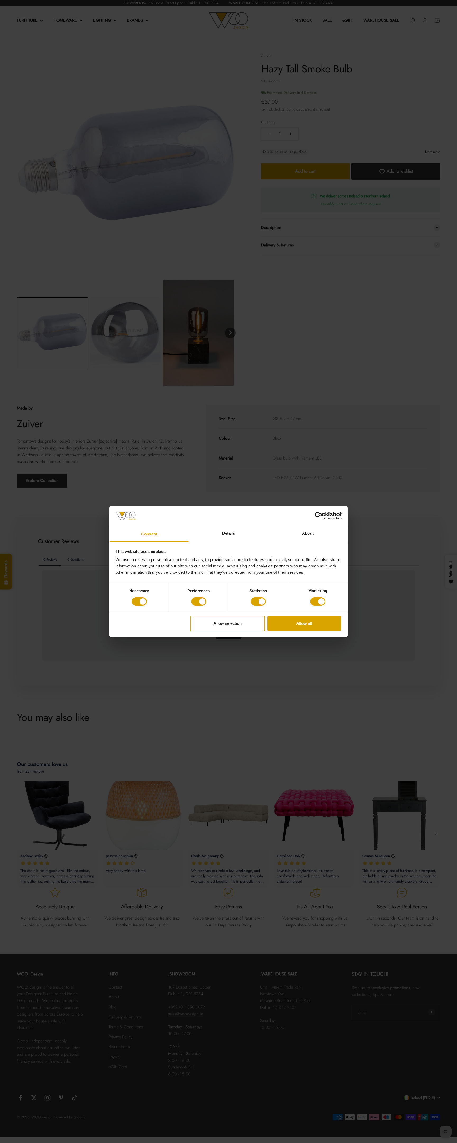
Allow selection (227, 623)
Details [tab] (228, 533)
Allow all (304, 623)
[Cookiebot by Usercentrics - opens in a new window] (318, 516)
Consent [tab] (149, 534)
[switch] (198, 601)
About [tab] (308, 533)
